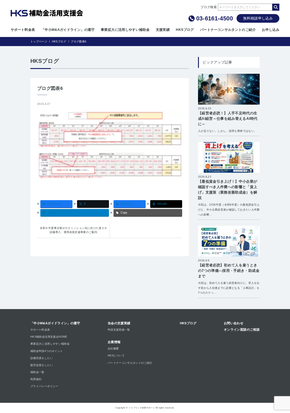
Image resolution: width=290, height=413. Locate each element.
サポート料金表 (23, 30)
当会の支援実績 (119, 323)
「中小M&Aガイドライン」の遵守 (68, 30)
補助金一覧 (37, 372)
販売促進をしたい (41, 365)
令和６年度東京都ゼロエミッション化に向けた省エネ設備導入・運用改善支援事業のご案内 (73, 230)
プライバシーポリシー (44, 386)
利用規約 (35, 379)
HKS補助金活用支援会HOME (48, 336)
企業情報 (114, 342)
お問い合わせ (233, 323)
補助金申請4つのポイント (46, 351)
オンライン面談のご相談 (242, 329)
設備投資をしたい (41, 358)
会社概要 (113, 348)
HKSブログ (185, 30)
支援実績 (163, 30)
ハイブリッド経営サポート (142, 408)
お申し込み (270, 30)
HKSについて (116, 355)
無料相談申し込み (258, 18)
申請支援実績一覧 (119, 329)
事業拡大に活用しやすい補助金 (125, 30)
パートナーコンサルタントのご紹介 (228, 30)
